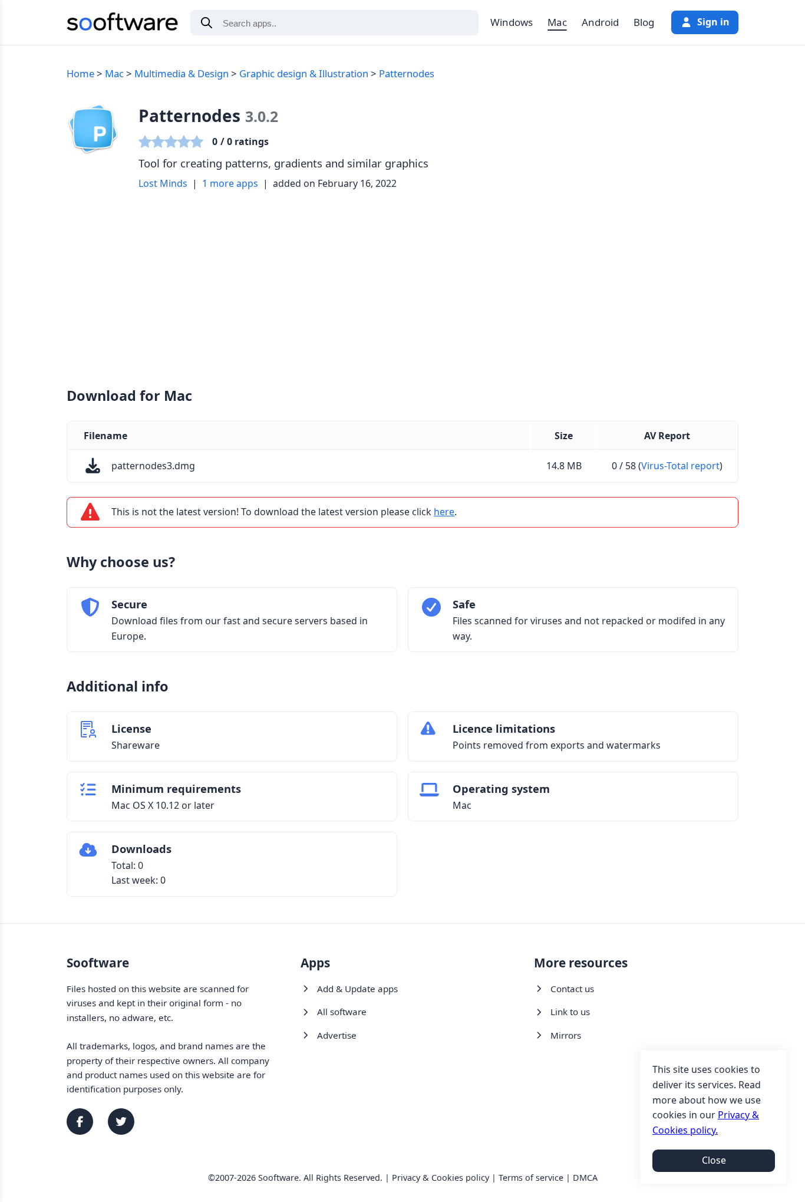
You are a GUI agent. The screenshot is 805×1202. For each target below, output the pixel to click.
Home (80, 73)
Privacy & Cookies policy (440, 1177)
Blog (644, 22)
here (444, 511)
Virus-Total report (680, 465)
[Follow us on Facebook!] (80, 1121)
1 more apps (230, 183)
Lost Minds (162, 183)
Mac (557, 22)
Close (714, 1160)
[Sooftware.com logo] (123, 23)
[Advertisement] (402, 288)
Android (600, 22)
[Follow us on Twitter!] (121, 1121)
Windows (511, 22)
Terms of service (531, 1177)
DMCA (585, 1177)
